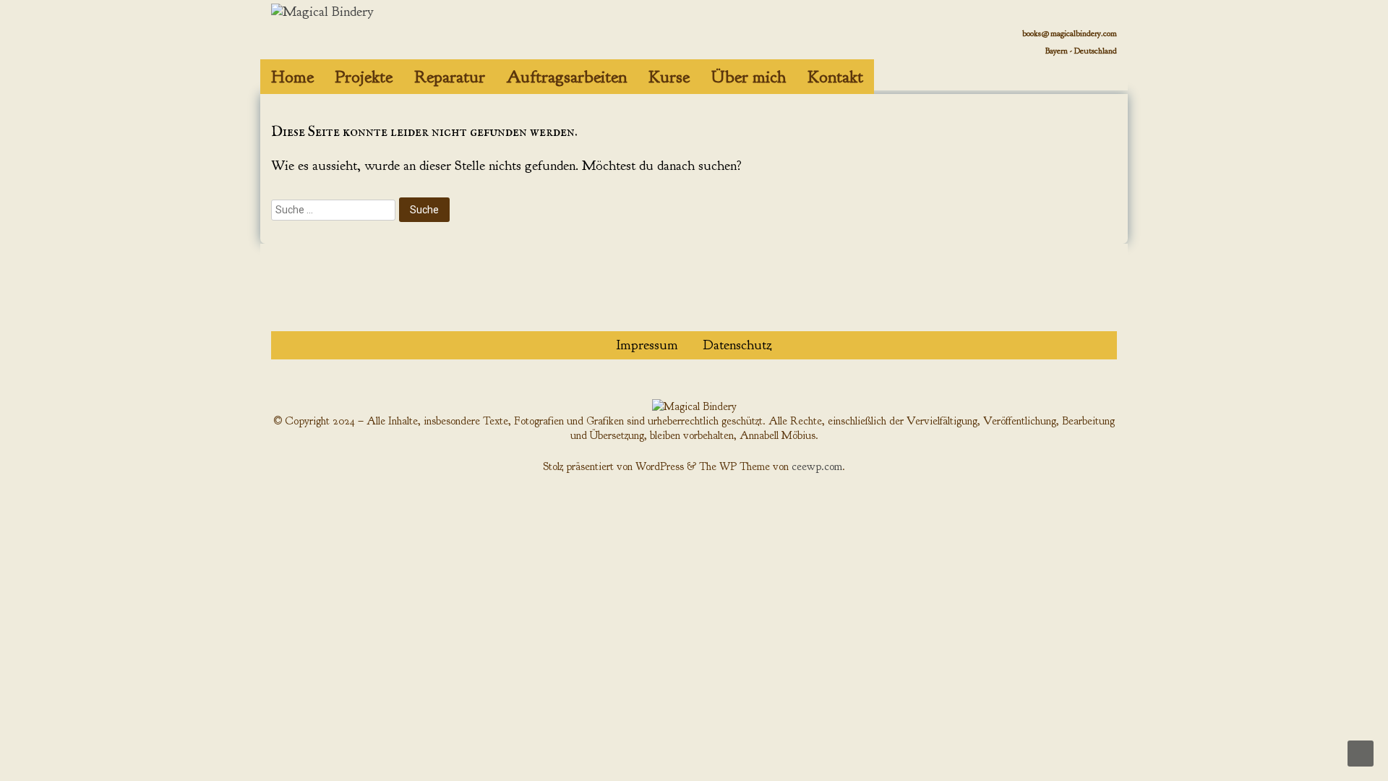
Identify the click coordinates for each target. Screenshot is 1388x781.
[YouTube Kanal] (1070, 78)
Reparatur (449, 77)
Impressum (647, 345)
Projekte (364, 77)
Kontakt (835, 77)
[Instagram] (1101, 78)
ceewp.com (817, 466)
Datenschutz (737, 345)
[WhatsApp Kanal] (1008, 78)
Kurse (669, 77)
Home (292, 77)
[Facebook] (1039, 78)
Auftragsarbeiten (567, 77)
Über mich (748, 77)
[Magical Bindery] (322, 11)
